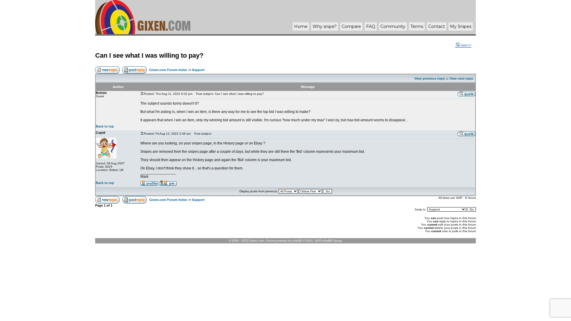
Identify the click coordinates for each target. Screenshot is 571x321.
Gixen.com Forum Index (168, 70)
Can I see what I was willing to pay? (149, 55)
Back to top (105, 126)
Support (198, 70)
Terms (416, 26)
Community (392, 26)
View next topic (461, 78)
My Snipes (460, 26)
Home (301, 26)
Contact (436, 26)
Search (465, 45)
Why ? (325, 26)
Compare (351, 26)
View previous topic (429, 78)
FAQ (370, 26)
